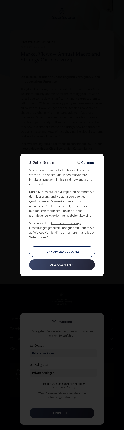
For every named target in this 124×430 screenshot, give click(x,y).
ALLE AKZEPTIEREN (62, 264)
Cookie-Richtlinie (62, 201)
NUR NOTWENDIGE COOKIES (62, 251)
